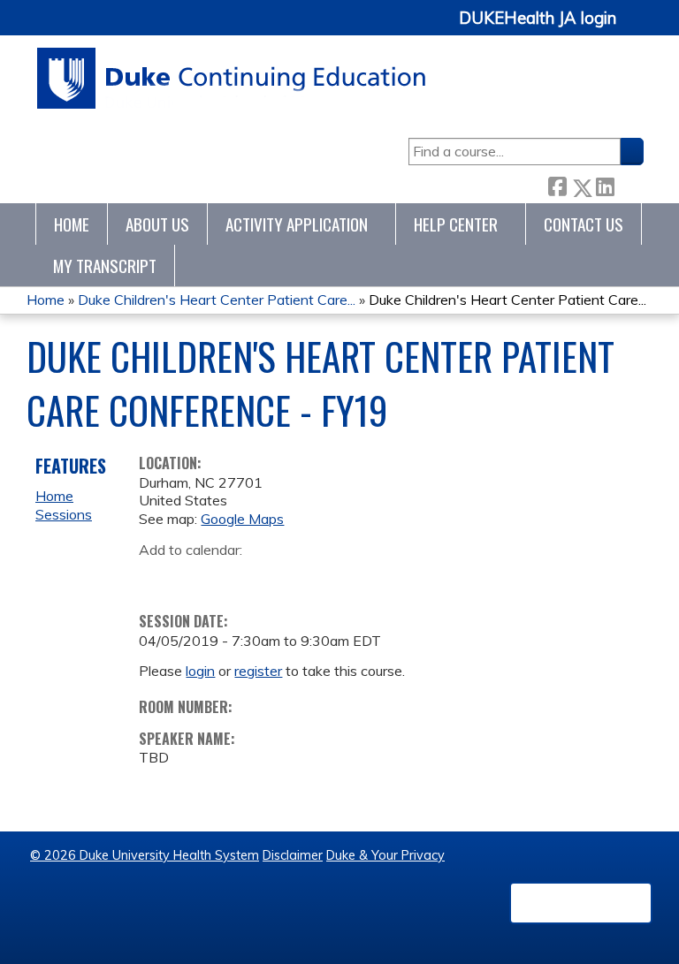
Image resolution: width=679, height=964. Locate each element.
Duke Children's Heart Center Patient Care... (216, 299)
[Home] (232, 78)
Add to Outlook (279, 577)
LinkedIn (605, 184)
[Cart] (636, 28)
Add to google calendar (157, 577)
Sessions (63, 514)
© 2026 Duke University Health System (144, 855)
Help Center (456, 224)
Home (71, 224)
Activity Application (296, 224)
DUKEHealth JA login (537, 19)
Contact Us (583, 224)
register (258, 670)
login (200, 670)
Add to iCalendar (236, 576)
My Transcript (104, 265)
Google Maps (242, 519)
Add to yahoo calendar (197, 577)
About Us (157, 224)
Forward (628, 184)
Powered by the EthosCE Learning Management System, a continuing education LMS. (580, 903)
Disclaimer (293, 855)
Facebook (557, 184)
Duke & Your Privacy (385, 855)
